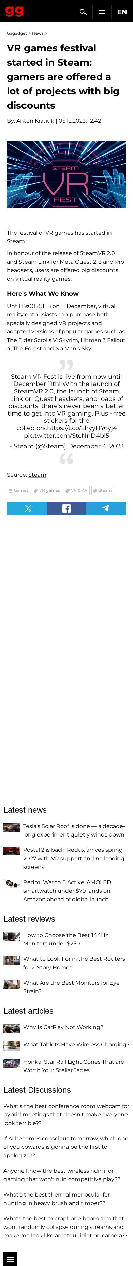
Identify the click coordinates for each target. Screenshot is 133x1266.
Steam (37, 475)
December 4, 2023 (96, 446)
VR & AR (79, 490)
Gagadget (14, 10)
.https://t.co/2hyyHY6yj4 (81, 428)
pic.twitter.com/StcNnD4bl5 (66, 435)
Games (21, 490)
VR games (49, 490)
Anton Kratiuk (35, 121)
